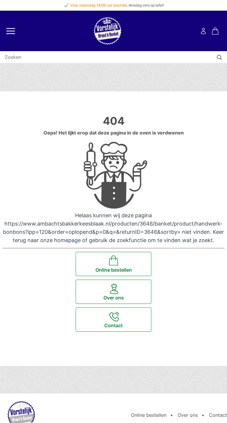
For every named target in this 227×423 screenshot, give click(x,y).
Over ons (188, 415)
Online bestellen (148, 415)
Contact (218, 415)
